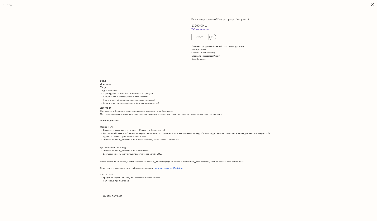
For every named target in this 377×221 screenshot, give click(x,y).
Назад (8, 4)
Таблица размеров (200, 29)
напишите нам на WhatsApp (169, 168)
